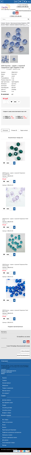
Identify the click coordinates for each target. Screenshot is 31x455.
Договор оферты (6, 400)
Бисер (3, 424)
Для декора (5, 440)
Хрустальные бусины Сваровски (18, 23)
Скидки (4, 405)
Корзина (4, 377)
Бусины (8, 23)
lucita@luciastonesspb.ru (25, 10)
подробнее (3, 369)
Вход (29, 1)
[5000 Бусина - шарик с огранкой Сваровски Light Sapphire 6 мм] (15, 40)
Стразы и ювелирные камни (9, 437)
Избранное (5, 385)
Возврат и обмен (6, 412)
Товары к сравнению (7, 388)
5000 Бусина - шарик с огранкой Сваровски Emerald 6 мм (13, 173)
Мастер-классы (6, 390)
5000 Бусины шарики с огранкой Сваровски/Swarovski (15, 23)
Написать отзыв (16, 69)
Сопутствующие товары (8, 442)
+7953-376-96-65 (25, 351)
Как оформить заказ (7, 402)
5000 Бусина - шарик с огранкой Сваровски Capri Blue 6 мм (15, 311)
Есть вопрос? (5, 393)
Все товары (5, 419)
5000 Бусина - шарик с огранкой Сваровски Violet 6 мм (15, 219)
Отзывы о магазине (6, 372)
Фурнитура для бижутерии (9, 429)
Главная (3, 23)
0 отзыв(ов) (9, 69)
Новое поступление (7, 422)
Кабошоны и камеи (7, 435)
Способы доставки (7, 407)
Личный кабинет (6, 383)
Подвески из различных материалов (11, 432)
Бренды (4, 445)
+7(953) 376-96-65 (15, 16)
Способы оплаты (6, 410)
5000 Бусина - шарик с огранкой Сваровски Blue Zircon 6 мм (15, 265)
